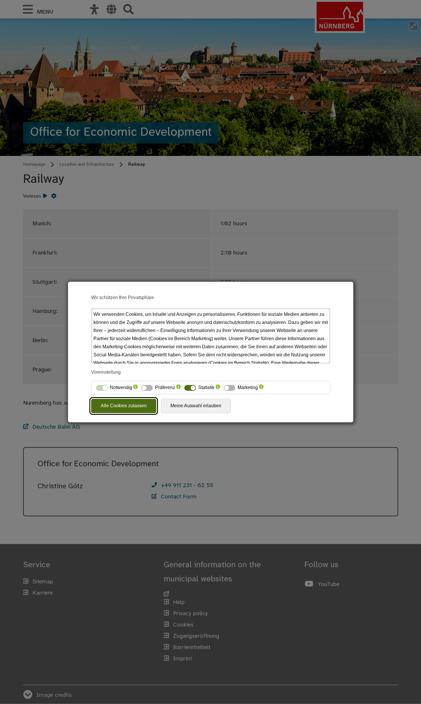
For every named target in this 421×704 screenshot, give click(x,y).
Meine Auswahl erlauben (195, 405)
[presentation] (135, 388)
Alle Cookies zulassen (124, 405)
